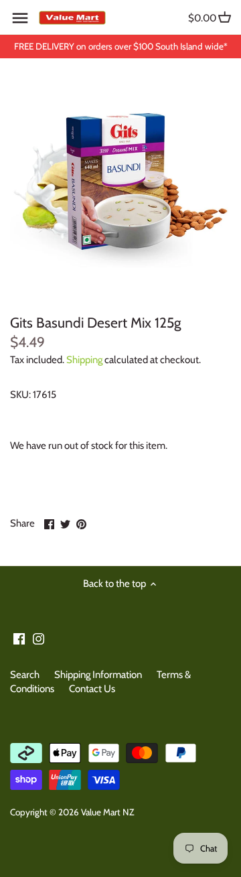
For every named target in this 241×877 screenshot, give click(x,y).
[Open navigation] (20, 18)
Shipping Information (98, 675)
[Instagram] (38, 638)
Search (24, 675)
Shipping (84, 360)
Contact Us (92, 689)
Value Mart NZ (107, 812)
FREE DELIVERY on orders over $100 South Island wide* (121, 46)
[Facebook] (19, 638)
